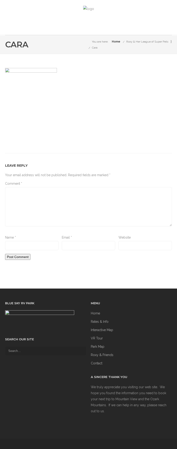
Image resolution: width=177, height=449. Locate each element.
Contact (96, 363)
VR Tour (97, 338)
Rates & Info (100, 321)
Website (124, 237)
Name (10, 237)
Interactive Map (102, 330)
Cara (94, 47)
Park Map (97, 346)
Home (116, 41)
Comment (13, 183)
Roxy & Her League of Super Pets (147, 41)
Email (67, 237)
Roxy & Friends (102, 355)
